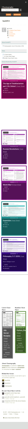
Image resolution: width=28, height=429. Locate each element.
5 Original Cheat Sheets (15, 30)
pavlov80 (7, 397)
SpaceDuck (7, 383)
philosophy (6, 268)
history (5, 92)
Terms (10, 414)
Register (17, 14)
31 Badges (11, 35)
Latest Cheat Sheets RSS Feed (11, 417)
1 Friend (11, 32)
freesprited (7, 352)
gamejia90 (7, 393)
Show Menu (26, 2)
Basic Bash (17, 393)
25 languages (21, 367)
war (13, 92)
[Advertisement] (10, 2)
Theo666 (20, 343)
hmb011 (6, 88)
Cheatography (5, 365)
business (18, 369)
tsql (6, 356)
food (13, 369)
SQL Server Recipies (21, 401)
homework (20, 350)
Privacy (16, 414)
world (9, 92)
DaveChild (7, 380)
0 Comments (12, 33)
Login (8, 14)
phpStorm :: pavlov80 (19, 397)
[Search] (20, 10)
